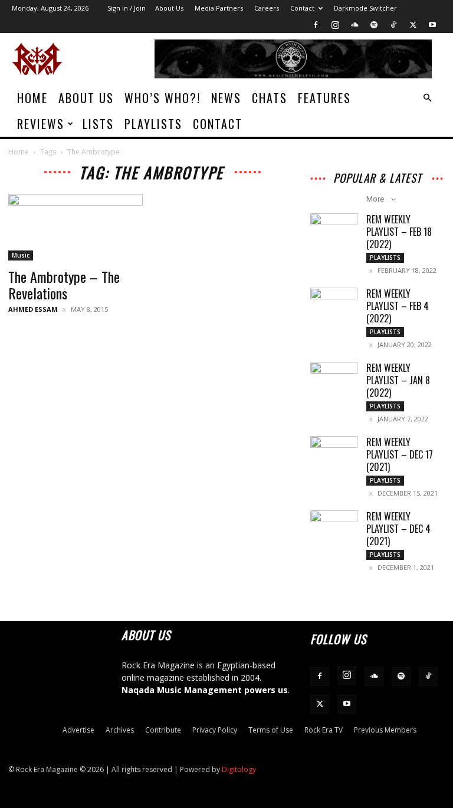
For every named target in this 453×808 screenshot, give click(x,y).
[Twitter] (413, 25)
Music (20, 255)
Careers (266, 8)
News (226, 98)
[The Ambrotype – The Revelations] (75, 227)
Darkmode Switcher (365, 8)
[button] (427, 98)
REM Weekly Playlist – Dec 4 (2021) (398, 528)
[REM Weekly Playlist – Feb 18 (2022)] (333, 229)
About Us (169, 8)
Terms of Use (270, 730)
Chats (269, 98)
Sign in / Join (126, 8)
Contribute (163, 730)
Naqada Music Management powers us (205, 689)
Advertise (78, 730)
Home (32, 98)
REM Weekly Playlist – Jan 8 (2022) (398, 380)
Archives (120, 730)
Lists (98, 124)
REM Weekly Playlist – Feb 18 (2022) (399, 231)
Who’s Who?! (162, 98)
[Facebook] (315, 25)
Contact (302, 8)
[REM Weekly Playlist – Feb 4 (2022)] (333, 304)
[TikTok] (393, 25)
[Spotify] (374, 25)
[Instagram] (335, 25)
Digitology (239, 769)
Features (324, 98)
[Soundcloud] (354, 25)
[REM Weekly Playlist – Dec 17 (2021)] (333, 452)
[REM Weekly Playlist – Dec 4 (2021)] (333, 526)
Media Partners (219, 8)
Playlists (153, 124)
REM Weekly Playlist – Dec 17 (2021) (399, 454)
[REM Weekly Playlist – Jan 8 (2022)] (333, 378)
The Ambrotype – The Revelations (64, 285)
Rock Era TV (323, 730)
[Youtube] (432, 25)
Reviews (40, 124)
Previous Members (385, 730)
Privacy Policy (214, 730)
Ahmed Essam (33, 309)
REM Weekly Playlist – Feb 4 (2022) (397, 305)
